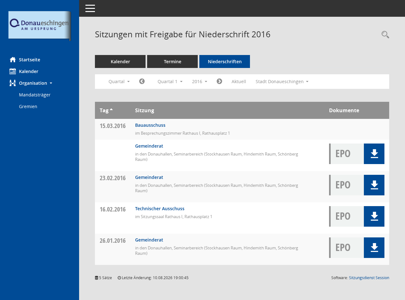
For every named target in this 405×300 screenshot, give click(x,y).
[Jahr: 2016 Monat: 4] (219, 81)
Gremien (28, 106)
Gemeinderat (149, 146)
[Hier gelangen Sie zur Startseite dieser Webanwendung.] (39, 26)
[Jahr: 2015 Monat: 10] (141, 81)
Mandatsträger (35, 95)
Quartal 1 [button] (168, 81)
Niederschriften (225, 61)
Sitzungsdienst (369, 277)
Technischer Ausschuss (159, 208)
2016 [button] (197, 81)
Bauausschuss (150, 125)
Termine (172, 61)
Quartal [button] (117, 81)
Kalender (28, 71)
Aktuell (239, 81)
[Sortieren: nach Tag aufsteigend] (111, 110)
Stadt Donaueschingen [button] (280, 81)
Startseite (29, 60)
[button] (39, 83)
